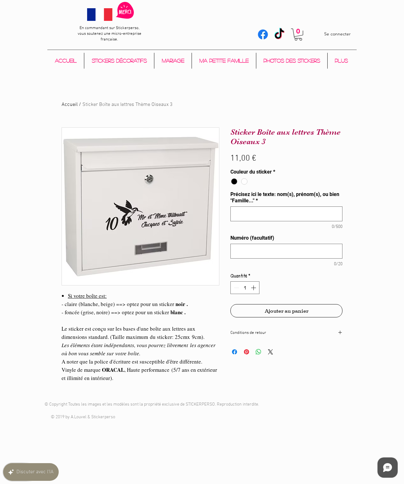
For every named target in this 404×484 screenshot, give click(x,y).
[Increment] (254, 288)
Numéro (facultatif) (252, 238)
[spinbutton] (245, 288)
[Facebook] (263, 34)
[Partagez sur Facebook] (234, 352)
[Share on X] (270, 352)
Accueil (70, 104)
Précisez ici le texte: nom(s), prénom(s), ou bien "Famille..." (284, 197)
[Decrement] (235, 288)
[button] (298, 34)
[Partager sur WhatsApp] (258, 352)
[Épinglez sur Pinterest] (246, 352)
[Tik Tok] (279, 34)
